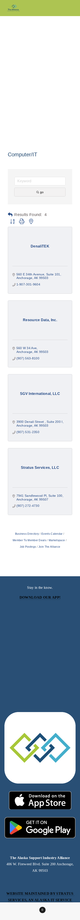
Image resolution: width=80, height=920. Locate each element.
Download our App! (40, 597)
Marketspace (57, 540)
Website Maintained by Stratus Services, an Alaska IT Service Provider (40, 900)
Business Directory (27, 533)
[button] (10, 214)
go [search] (42, 192)
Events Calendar (52, 533)
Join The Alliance (49, 546)
